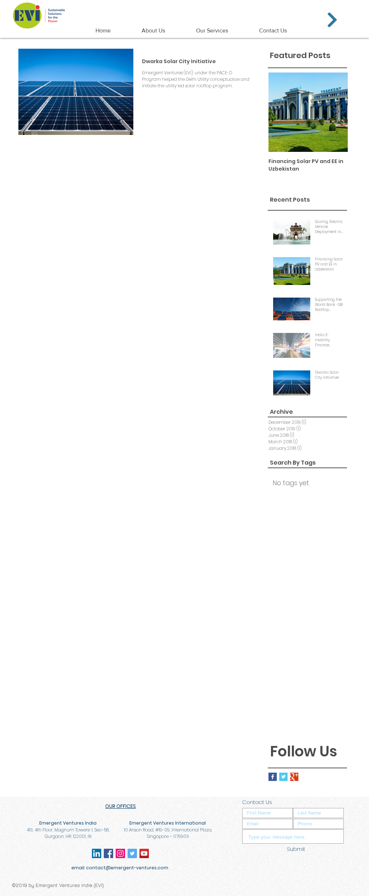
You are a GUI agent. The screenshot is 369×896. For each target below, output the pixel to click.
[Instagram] (120, 853)
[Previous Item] (280, 112)
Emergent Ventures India (186, 9)
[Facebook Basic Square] (272, 777)
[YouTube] (144, 853)
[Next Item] (336, 112)
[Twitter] (132, 853)
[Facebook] (108, 853)
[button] (332, 20)
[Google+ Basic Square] (294, 777)
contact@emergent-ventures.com (127, 868)
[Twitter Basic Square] (283, 777)
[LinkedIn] (96, 853)
